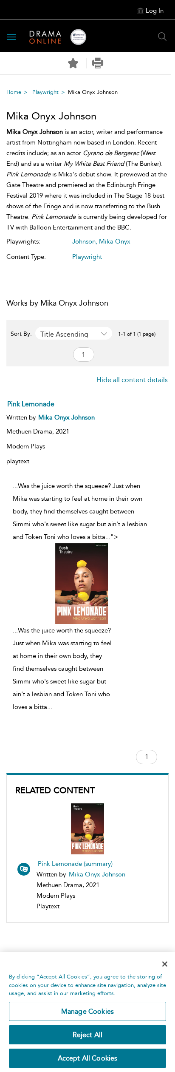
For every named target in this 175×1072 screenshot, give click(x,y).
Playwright (45, 92)
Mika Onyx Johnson (97, 874)
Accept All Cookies (88, 1058)
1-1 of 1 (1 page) (136, 334)
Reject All (88, 1035)
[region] (87, 1012)
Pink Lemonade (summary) (75, 864)
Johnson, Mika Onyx (101, 241)
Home (13, 92)
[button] (98, 63)
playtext (17, 461)
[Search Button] (162, 36)
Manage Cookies (87, 1011)
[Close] (164, 964)
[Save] (73, 63)
